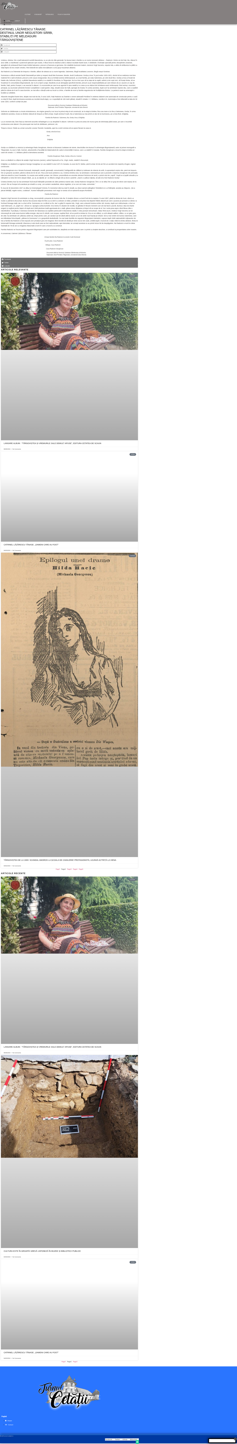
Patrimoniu (50, 14)
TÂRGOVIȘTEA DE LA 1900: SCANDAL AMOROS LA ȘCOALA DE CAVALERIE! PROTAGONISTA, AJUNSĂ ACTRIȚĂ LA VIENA (60, 860)
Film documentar (64, 14)
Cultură (27, 14)
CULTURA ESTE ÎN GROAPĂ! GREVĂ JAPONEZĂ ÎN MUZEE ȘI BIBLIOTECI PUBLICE (42, 1251)
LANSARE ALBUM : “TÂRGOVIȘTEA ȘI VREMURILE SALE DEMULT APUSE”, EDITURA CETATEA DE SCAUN (52, 443)
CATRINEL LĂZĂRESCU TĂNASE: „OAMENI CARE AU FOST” (31, 545)
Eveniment (38, 14)
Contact (17, 21)
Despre (8, 21)
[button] (28, 45)
